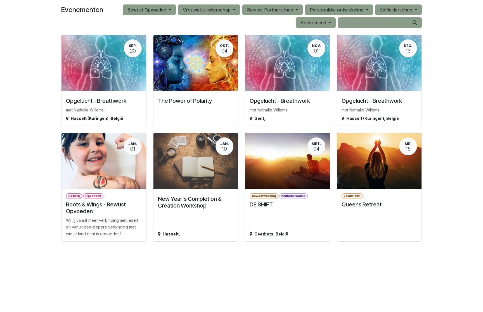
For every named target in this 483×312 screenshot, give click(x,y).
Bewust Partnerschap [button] (271, 10)
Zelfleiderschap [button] (397, 10)
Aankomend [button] (314, 22)
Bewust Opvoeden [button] (147, 10)
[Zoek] (415, 22)
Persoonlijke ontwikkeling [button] (337, 10)
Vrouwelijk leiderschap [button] (207, 10)
